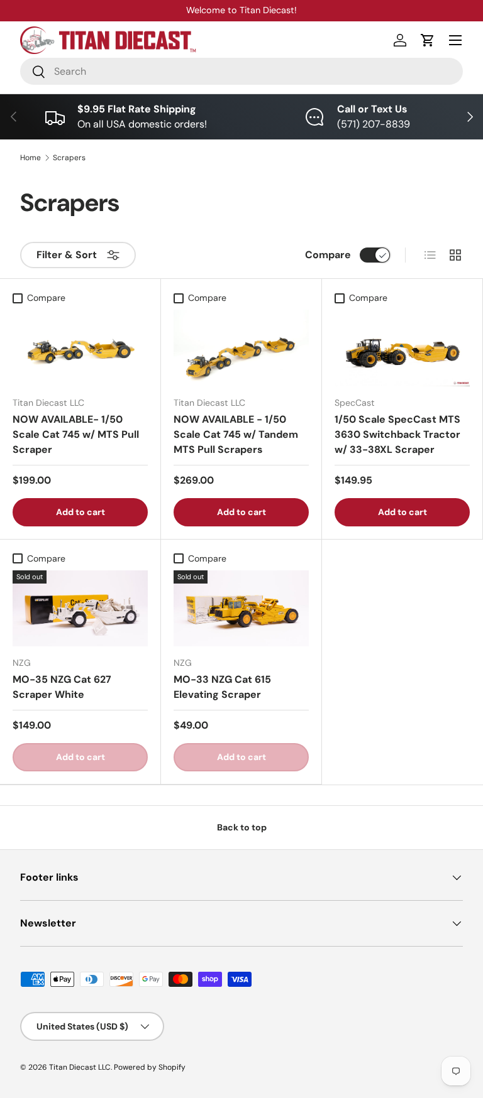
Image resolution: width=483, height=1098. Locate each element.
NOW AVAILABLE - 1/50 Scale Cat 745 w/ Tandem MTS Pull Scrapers (236, 434)
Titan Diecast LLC (80, 1067)
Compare (328, 254)
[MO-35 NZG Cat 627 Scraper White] (80, 608)
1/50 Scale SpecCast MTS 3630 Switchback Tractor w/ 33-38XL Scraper (397, 434)
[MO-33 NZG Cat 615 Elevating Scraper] (241, 608)
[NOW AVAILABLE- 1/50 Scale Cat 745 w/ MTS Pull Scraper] (80, 348)
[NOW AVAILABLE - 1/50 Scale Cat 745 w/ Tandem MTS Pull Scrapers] (241, 348)
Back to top (242, 827)
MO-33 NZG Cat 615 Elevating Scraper (222, 687)
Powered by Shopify (150, 1067)
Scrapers (69, 157)
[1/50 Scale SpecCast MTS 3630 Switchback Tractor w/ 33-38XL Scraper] (402, 348)
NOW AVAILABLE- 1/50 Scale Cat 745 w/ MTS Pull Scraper (76, 434)
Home (30, 157)
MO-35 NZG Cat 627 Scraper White (62, 687)
